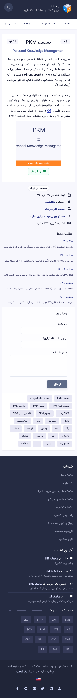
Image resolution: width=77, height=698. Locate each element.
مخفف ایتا (54, 597)
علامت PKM (19, 406)
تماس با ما (10, 24)
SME (67, 620)
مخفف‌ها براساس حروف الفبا (55, 491)
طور (53, 436)
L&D (26, 620)
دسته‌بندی (49, 24)
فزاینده (30, 428)
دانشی (16, 428)
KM (49, 111)
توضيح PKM (45, 413)
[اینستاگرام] (34, 689)
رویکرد (49, 443)
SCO (29, 630)
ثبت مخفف (29, 24)
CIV (27, 640)
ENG (67, 640)
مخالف (24, 443)
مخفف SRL (35, 584)
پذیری (44, 428)
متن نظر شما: (59, 352)
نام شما (62, 324)
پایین (38, 421)
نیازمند (25, 436)
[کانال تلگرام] (26, 689)
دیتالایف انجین (25, 671)
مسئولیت (64, 443)
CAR (54, 620)
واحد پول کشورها (63, 515)
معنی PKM (38, 406)
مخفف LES (51, 559)
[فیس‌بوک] (17, 689)
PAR (54, 649)
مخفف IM (38, 244)
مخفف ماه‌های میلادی (60, 499)
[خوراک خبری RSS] (51, 689)
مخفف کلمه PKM (60, 406)
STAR (40, 620)
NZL (40, 640)
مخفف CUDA (37, 272)
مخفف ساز (66, 475)
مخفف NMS (53, 571)
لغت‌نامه (68, 483)
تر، (37, 443)
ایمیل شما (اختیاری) (55, 338)
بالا (67, 428)
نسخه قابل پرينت (55, 209)
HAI (68, 649)
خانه (67, 24)
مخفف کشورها (64, 507)
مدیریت (52, 421)
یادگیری (39, 436)
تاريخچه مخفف (64, 531)
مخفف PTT (37, 258)
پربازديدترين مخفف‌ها (60, 523)
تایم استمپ (66, 539)
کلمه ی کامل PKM (22, 413)
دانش (66, 421)
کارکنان (65, 436)
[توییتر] (42, 689)
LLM (42, 630)
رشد (56, 428)
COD (53, 640)
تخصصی (50, 202)
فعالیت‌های (22, 421)
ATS (55, 630)
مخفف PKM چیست (39, 398)
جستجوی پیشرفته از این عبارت (47, 216)
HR (68, 630)
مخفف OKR (38, 286)
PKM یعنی (64, 413)
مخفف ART (38, 300)
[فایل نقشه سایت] (59, 689)
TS (42, 649)
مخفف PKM (63, 398)
